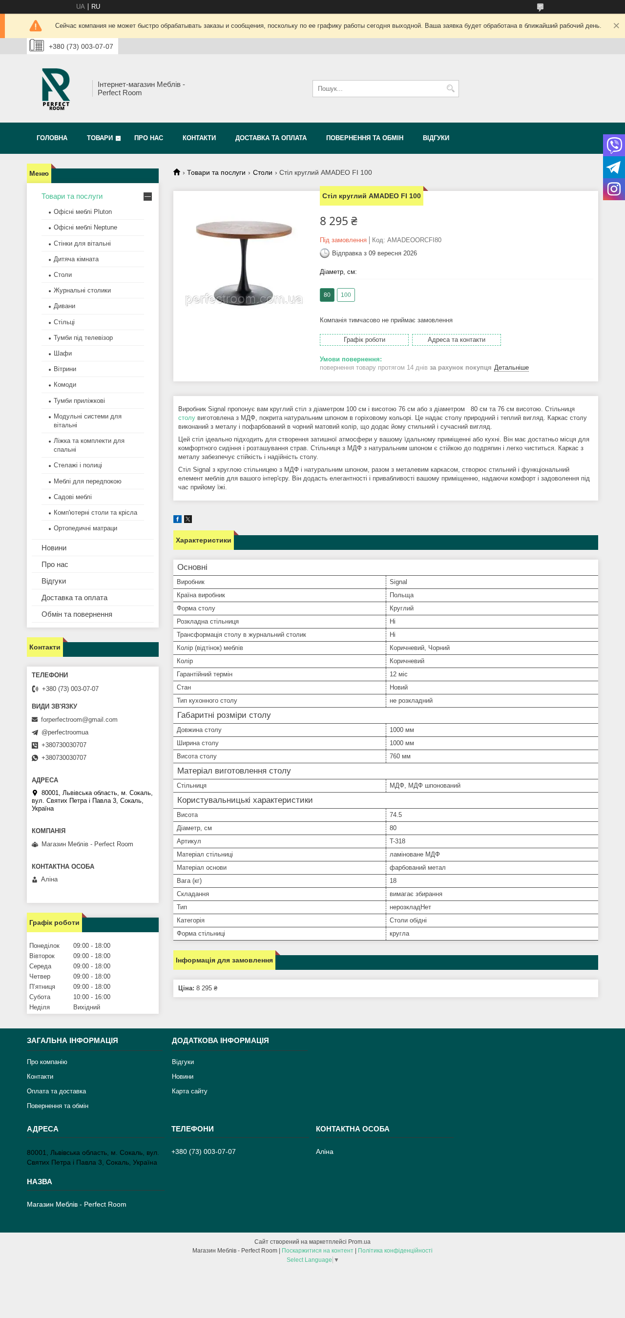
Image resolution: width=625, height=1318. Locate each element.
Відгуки (436, 138)
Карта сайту (190, 1091)
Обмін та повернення (77, 614)
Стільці (64, 322)
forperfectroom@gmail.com (79, 719)
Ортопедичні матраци (85, 528)
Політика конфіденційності (395, 1250)
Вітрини (65, 369)
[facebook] (177, 520)
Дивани (64, 306)
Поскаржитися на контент (318, 1250)
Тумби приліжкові (79, 400)
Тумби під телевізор (83, 337)
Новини (54, 548)
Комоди (65, 384)
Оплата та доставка (56, 1091)
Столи (262, 172)
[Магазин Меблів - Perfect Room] (56, 88)
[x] (188, 520)
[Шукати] (450, 88)
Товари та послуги (216, 172)
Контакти (199, 138)
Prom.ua (359, 1241)
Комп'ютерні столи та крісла (95, 512)
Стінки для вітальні (82, 243)
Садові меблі (73, 497)
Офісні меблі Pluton (83, 211)
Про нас (148, 138)
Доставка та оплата (271, 138)
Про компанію (47, 1062)
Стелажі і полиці (78, 465)
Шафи (63, 353)
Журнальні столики (82, 290)
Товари (100, 138)
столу (186, 417)
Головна (52, 138)
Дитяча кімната (76, 259)
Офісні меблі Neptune (85, 227)
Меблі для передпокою (88, 481)
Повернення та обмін (364, 138)
